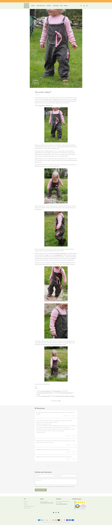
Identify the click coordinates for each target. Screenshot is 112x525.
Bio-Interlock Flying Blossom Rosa (65, 392)
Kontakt (25, 503)
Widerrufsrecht (51, 522)
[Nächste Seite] (64, 465)
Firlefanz (46, 522)
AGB (61, 522)
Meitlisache (72, 396)
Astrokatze (55, 99)
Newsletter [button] (58, 499)
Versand (68, 522)
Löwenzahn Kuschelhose (45, 391)
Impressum (64, 522)
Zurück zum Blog (57, 400)
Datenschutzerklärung (57, 522)
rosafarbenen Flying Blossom (61, 253)
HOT (49, 396)
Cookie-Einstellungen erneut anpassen (46, 502)
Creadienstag (44, 396)
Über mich (25, 504)
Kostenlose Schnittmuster (60, 396)
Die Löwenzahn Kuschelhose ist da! (45, 105)
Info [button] (25, 499)
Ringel (47, 255)
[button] (33, 5)
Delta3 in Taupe (48, 99)
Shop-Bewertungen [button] (76, 499)
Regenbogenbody (58, 255)
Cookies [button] (42, 499)
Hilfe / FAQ (26, 501)
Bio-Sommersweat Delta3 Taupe (46, 392)
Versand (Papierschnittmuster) (29, 506)
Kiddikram (67, 396)
